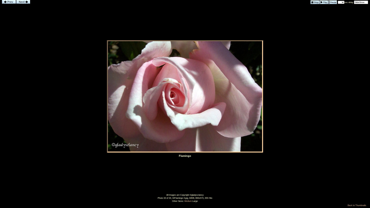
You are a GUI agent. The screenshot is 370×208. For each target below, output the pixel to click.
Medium (188, 201)
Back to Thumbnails (357, 205)
